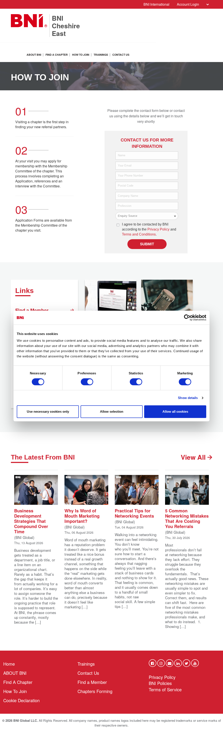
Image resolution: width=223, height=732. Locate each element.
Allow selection (111, 411)
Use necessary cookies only (48, 411)
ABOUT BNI (34, 55)
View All (194, 457)
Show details (188, 398)
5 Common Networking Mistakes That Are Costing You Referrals (187, 518)
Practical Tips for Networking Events (134, 512)
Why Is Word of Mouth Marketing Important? (82, 515)
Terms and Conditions (139, 234)
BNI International (156, 4)
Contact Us (120, 55)
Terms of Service (165, 689)
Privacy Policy (158, 229)
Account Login (188, 4)
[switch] (87, 381)
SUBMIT (147, 244)
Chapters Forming (95, 691)
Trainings (101, 55)
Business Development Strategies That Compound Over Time (31, 520)
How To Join (80, 55)
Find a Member (32, 310)
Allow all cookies (175, 411)
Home (9, 664)
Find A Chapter (57, 55)
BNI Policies (160, 683)
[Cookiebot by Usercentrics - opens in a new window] (187, 317)
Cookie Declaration (21, 700)
